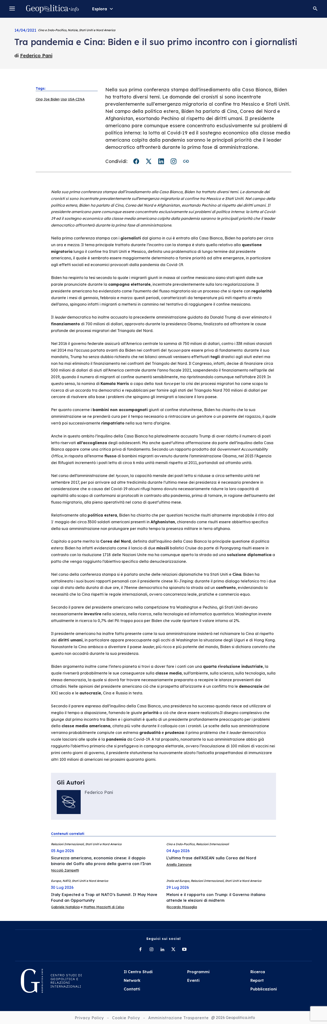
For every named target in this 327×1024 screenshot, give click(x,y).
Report (257, 980)
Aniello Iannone (179, 864)
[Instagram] (151, 949)
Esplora (99, 8)
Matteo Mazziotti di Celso (104, 907)
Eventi (193, 980)
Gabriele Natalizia (65, 907)
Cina (39, 99)
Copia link (186, 161)
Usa (64, 99)
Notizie (73, 30)
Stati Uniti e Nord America (97, 30)
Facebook (136, 161)
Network (132, 980)
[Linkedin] (162, 949)
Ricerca (257, 971)
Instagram (173, 161)
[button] (315, 9)
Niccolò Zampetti (65, 870)
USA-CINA (76, 99)
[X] (173, 949)
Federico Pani (36, 55)
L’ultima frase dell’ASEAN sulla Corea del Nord (211, 857)
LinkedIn (161, 161)
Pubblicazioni (263, 989)
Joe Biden (52, 99)
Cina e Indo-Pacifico (52, 30)
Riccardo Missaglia (181, 907)
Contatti (132, 989)
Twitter (148, 161)
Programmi (198, 971)
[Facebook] (140, 949)
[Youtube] (184, 949)
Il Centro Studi (138, 971)
